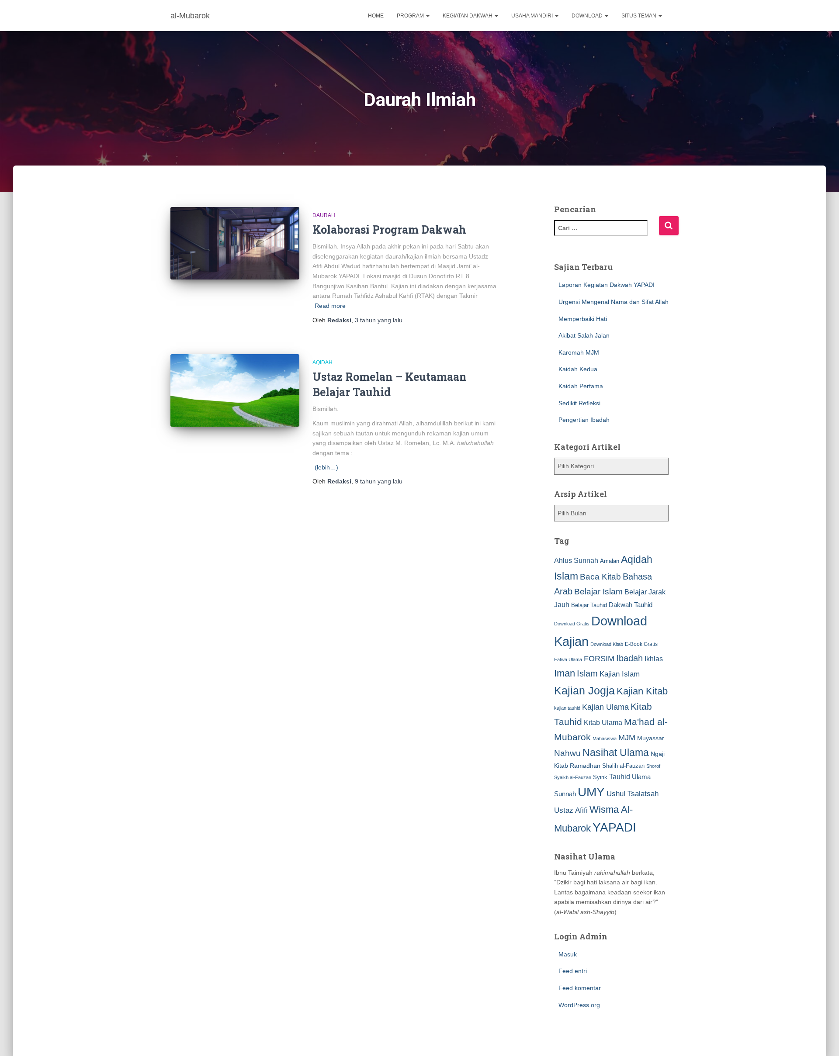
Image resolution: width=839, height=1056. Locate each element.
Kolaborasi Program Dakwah (389, 229)
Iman (564, 673)
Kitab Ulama (603, 722)
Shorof (653, 766)
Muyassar (650, 738)
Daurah (323, 215)
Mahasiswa (605, 738)
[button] (427, 16)
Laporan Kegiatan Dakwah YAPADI (606, 284)
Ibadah (629, 658)
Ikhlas (654, 659)
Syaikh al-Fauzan (572, 777)
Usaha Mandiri (532, 16)
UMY (591, 792)
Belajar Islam (598, 591)
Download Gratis (571, 623)
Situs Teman (639, 16)
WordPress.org (579, 1004)
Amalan (609, 561)
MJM (626, 737)
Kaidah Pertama (580, 386)
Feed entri (572, 970)
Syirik (600, 777)
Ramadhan (585, 765)
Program (411, 16)
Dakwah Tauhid (630, 604)
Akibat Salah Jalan (584, 335)
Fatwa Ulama (568, 659)
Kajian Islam (620, 673)
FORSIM (599, 658)
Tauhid (619, 776)
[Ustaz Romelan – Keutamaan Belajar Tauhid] (234, 390)
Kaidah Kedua (577, 369)
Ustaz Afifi (571, 810)
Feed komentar (579, 987)
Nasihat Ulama (615, 752)
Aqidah (322, 362)
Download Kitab (606, 644)
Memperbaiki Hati (582, 318)
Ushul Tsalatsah (633, 794)
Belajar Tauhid (589, 605)
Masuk (567, 954)
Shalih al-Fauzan (623, 766)
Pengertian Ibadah (584, 419)
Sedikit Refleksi (579, 403)
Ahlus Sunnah (576, 560)
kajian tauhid (567, 708)
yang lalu (378, 320)
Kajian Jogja (584, 690)
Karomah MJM (578, 352)
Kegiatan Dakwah (468, 16)
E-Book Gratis (641, 644)
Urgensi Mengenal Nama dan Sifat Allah (613, 301)
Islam (587, 673)
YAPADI (614, 827)
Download (588, 16)
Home (376, 16)
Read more (330, 305)
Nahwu (567, 753)
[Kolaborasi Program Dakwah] (234, 243)
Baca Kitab (600, 576)
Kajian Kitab (642, 691)
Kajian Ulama (605, 707)
